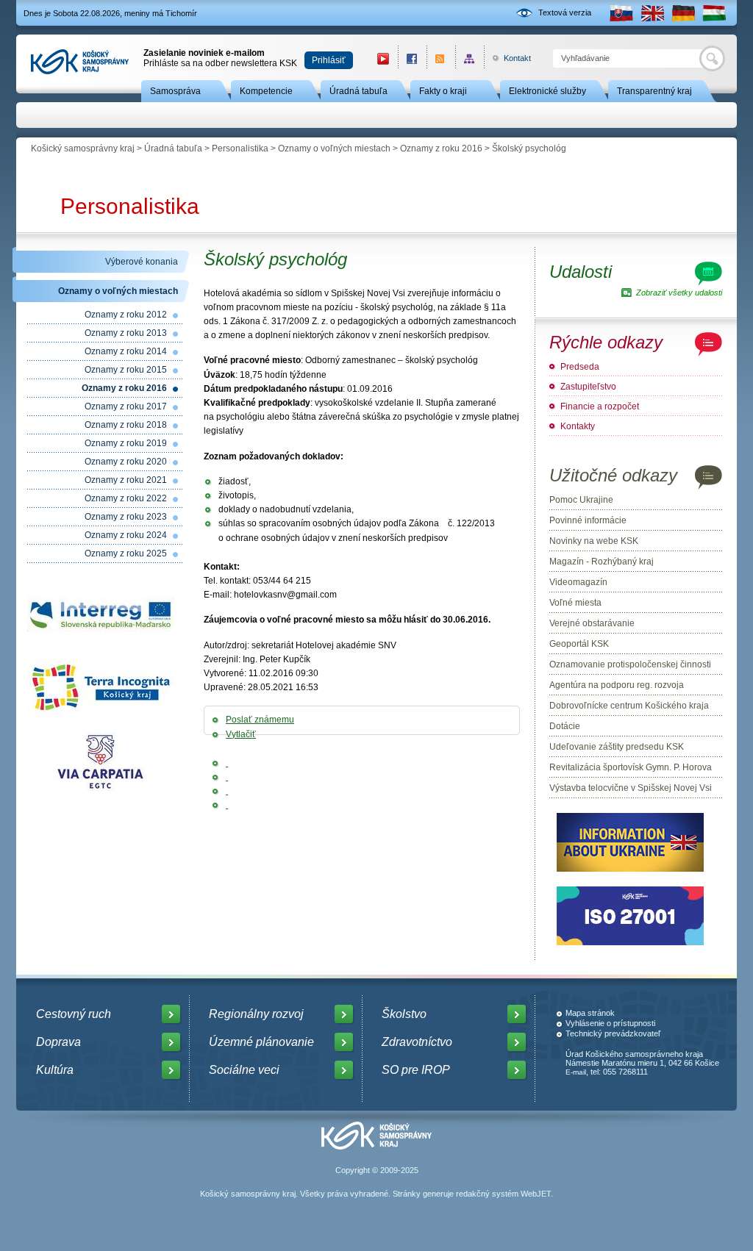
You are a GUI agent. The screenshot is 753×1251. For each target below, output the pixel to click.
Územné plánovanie (261, 1042)
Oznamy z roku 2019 (126, 443)
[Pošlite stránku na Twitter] (227, 777)
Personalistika (240, 148)
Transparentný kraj (654, 91)
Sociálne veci (244, 1070)
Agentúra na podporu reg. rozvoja (616, 685)
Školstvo (404, 1014)
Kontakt (509, 58)
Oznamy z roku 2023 (126, 517)
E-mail (575, 1072)
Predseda (579, 367)
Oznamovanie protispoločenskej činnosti (630, 664)
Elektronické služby (547, 91)
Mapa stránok (590, 1012)
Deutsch (683, 13)
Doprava (58, 1042)
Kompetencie (266, 91)
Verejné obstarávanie (592, 623)
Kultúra (55, 1070)
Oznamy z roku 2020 (126, 461)
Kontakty (577, 426)
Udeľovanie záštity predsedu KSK (616, 747)
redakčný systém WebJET (503, 1193)
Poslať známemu (260, 719)
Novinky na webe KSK (593, 541)
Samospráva (175, 91)
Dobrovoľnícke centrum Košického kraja (629, 705)
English (652, 13)
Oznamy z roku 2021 (126, 480)
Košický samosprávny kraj (83, 148)
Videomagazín (578, 582)
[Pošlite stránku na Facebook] (227, 763)
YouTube (383, 58)
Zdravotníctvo (417, 1042)
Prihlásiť (329, 60)
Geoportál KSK (579, 644)
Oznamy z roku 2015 (126, 370)
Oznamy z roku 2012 (126, 314)
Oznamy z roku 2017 (126, 406)
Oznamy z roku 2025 (126, 553)
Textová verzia (564, 12)
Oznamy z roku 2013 (126, 333)
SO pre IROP (416, 1070)
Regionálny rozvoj (256, 1014)
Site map (469, 58)
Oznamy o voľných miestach (334, 148)
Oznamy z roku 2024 (126, 535)
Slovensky (621, 13)
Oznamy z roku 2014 (126, 351)
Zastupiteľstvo (588, 386)
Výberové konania (141, 262)
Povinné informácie (588, 520)
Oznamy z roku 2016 (441, 148)
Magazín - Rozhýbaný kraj (601, 561)
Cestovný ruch (73, 1014)
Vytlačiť (241, 734)
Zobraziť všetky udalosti (679, 292)
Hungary (714, 13)
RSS (440, 58)
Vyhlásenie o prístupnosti (610, 1023)
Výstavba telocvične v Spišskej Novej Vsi (630, 788)
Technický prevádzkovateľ (612, 1033)
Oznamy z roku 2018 (126, 425)
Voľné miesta (575, 603)
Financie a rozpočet (599, 406)
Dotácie (564, 726)
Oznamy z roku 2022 (126, 498)
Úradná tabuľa (358, 91)
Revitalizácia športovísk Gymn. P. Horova (630, 767)
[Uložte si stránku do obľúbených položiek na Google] (227, 791)
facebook (412, 58)
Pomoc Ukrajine (581, 500)
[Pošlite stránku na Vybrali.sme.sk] (227, 805)
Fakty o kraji (443, 91)
